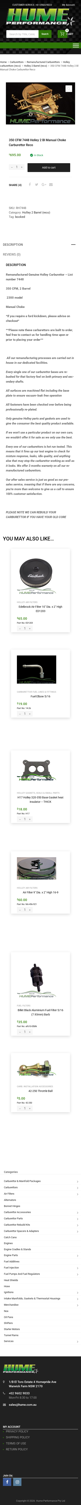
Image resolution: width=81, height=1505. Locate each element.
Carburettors (17, 62)
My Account (68, 5)
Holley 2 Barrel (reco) (35, 65)
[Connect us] (7, 1482)
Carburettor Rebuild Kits (17, 1224)
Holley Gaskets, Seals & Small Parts (38, 793)
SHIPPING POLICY (18, 1437)
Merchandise (11, 1304)
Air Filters (9, 1193)
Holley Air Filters (27, 602)
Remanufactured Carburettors (43, 62)
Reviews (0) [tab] (12, 254)
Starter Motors (12, 1329)
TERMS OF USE (16, 1443)
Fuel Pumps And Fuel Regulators (22, 1273)
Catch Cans (10, 1237)
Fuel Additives (11, 1261)
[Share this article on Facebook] (29, 184)
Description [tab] (13, 245)
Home (3, 62)
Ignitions (9, 1292)
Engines (8, 1243)
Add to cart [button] (26, 622)
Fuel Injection (11, 1267)
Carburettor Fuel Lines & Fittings (36, 691)
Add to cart (49, 167)
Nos (6, 1311)
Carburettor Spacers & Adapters (21, 1231)
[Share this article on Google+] (43, 184)
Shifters (8, 1323)
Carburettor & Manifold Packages (22, 1181)
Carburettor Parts (13, 1218)
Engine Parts (11, 1255)
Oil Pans (8, 1317)
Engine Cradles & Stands (17, 1249)
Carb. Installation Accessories (35, 1086)
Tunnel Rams (11, 1335)
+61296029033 (44, 5)
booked (20, 217)
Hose (7, 1286)
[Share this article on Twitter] (36, 184)
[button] (68, 88)
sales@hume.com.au (22, 1405)
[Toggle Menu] (76, 47)
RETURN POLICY (17, 1449)
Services (9, 1341)
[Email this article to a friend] (50, 184)
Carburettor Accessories (17, 1212)
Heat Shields (11, 1280)
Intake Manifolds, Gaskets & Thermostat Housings (32, 1298)
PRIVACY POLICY (17, 1431)
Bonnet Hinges (12, 1206)
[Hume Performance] (40, 25)
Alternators (10, 1199)
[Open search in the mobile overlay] (29, 34)
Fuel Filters (23, 1005)
